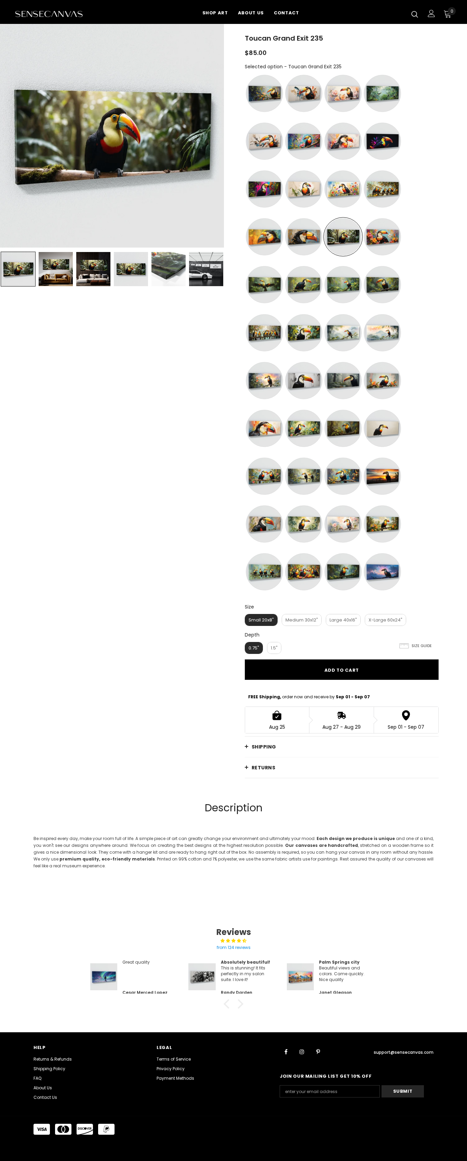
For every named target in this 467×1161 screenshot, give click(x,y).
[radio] (264, 93)
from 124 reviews (234, 947)
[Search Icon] (414, 14)
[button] (228, 1004)
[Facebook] (286, 1051)
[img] (233, 940)
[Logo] (57, 13)
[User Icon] (431, 13)
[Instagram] (302, 1051)
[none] (18, 269)
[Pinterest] (318, 1051)
